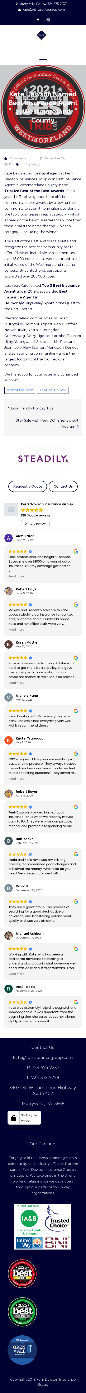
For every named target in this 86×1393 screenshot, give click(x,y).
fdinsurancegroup (22, 158)
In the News (30, 164)
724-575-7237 (57, 4)
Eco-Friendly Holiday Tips (32, 408)
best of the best (20, 390)
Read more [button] (16, 576)
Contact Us (63, 486)
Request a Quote (27, 486)
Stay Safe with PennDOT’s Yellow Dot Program (47, 423)
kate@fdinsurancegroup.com (44, 10)
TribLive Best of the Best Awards (34, 191)
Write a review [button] (35, 524)
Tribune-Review (52, 390)
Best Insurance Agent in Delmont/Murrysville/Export (35, 297)
